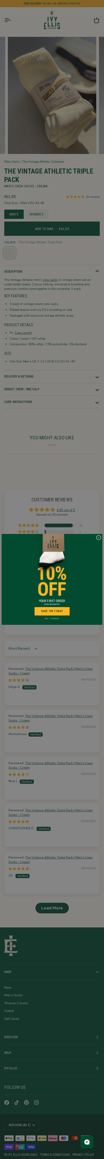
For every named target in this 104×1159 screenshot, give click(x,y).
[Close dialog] (99, 538)
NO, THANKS (52, 618)
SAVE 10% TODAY (52, 611)
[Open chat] (87, 1142)
